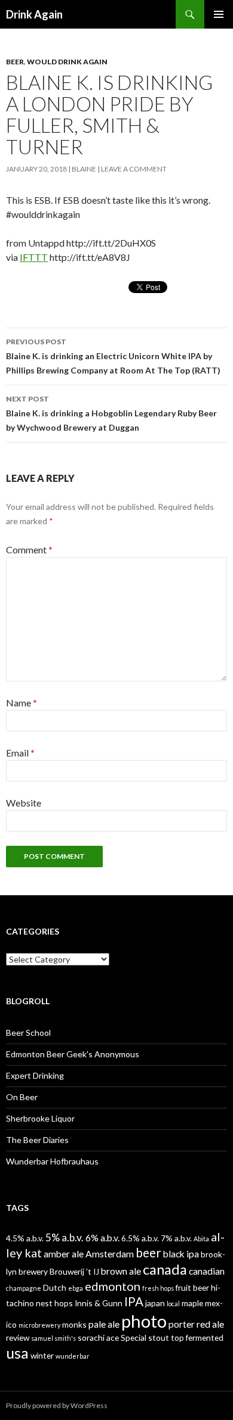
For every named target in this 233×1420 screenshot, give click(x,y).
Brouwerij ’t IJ (74, 1271)
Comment (29, 549)
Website (23, 802)
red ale (210, 1323)
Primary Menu (218, 14)
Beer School (28, 1032)
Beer (15, 61)
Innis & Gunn (98, 1303)
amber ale (64, 1253)
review (17, 1337)
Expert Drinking (35, 1075)
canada (165, 1269)
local (173, 1303)
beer (148, 1252)
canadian (207, 1270)
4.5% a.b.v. (25, 1238)
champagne (23, 1288)
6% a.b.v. (102, 1237)
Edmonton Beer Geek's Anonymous (72, 1054)
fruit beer (192, 1287)
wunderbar (73, 1356)
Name (21, 702)
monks (74, 1324)
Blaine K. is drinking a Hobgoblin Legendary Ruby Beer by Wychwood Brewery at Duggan (111, 413)
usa (17, 1353)
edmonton (112, 1286)
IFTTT (34, 257)
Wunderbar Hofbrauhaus (52, 1161)
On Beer (22, 1097)
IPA (133, 1301)
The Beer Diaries (37, 1140)
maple (192, 1303)
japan (155, 1303)
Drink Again (34, 14)
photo (144, 1320)
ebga (75, 1288)
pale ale (103, 1323)
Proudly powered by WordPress (57, 1405)
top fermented (197, 1337)
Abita (201, 1238)
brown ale (121, 1270)
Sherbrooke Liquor (40, 1118)
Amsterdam (109, 1253)
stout (158, 1337)
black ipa (181, 1253)
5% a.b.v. (64, 1237)
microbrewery (39, 1325)
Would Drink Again (67, 61)
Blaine (84, 168)
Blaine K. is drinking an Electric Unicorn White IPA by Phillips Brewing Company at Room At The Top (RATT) (113, 356)
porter (181, 1323)
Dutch (54, 1287)
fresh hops (158, 1288)
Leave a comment (134, 168)
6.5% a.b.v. (140, 1238)
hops (63, 1303)
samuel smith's (53, 1338)
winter (42, 1355)
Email (20, 752)
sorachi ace (98, 1337)
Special (133, 1337)
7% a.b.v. (176, 1238)
